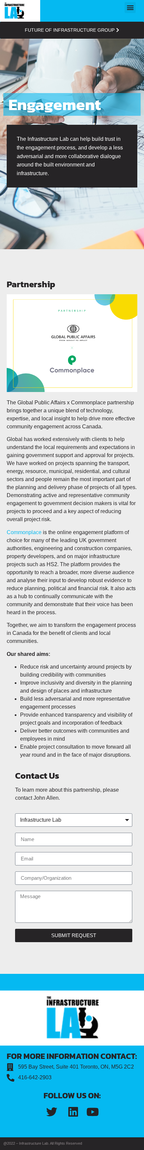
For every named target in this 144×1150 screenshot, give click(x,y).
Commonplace (24, 532)
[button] (130, 7)
